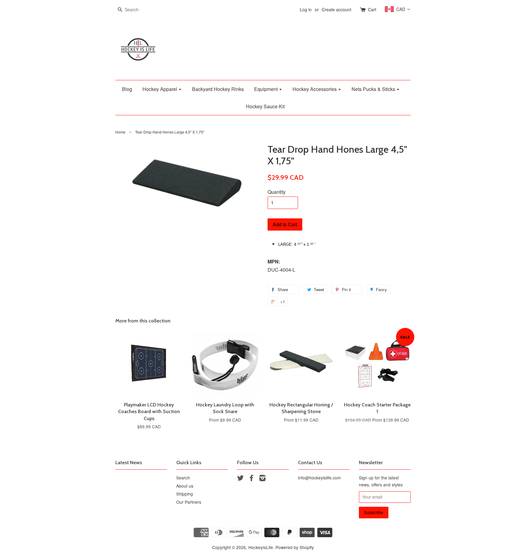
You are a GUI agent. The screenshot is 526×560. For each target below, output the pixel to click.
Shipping (184, 494)
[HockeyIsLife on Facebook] (251, 479)
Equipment (266, 88)
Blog (127, 88)
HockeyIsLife (260, 547)
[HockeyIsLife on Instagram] (262, 479)
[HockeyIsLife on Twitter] (240, 479)
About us (184, 486)
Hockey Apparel (160, 88)
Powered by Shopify (294, 547)
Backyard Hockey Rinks (218, 88)
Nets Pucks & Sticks (374, 88)
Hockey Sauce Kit (265, 106)
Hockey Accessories (315, 88)
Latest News (128, 462)
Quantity (277, 191)
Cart (372, 9)
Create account (336, 9)
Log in (306, 9)
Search (183, 478)
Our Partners (188, 502)
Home (120, 131)
